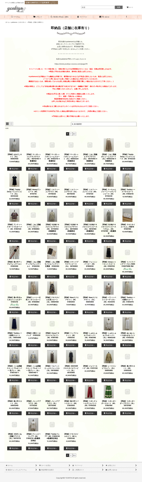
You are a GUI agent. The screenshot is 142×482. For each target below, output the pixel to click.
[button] (126, 17)
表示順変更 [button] (78, 124)
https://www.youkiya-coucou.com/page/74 (71, 64)
